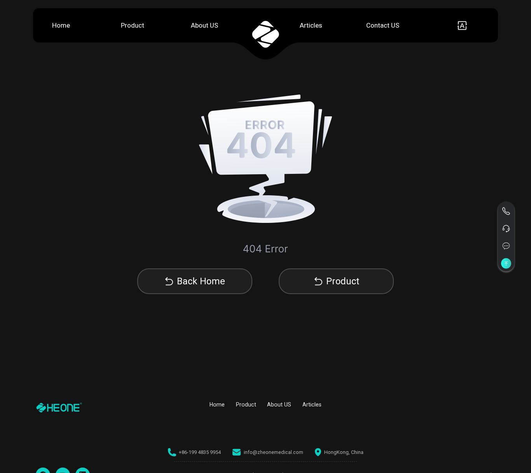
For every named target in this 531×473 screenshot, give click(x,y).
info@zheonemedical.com (273, 452)
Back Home (201, 281)
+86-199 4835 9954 (200, 452)
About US (204, 25)
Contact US (382, 25)
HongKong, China (343, 452)
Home (61, 25)
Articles (311, 25)
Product (132, 25)
